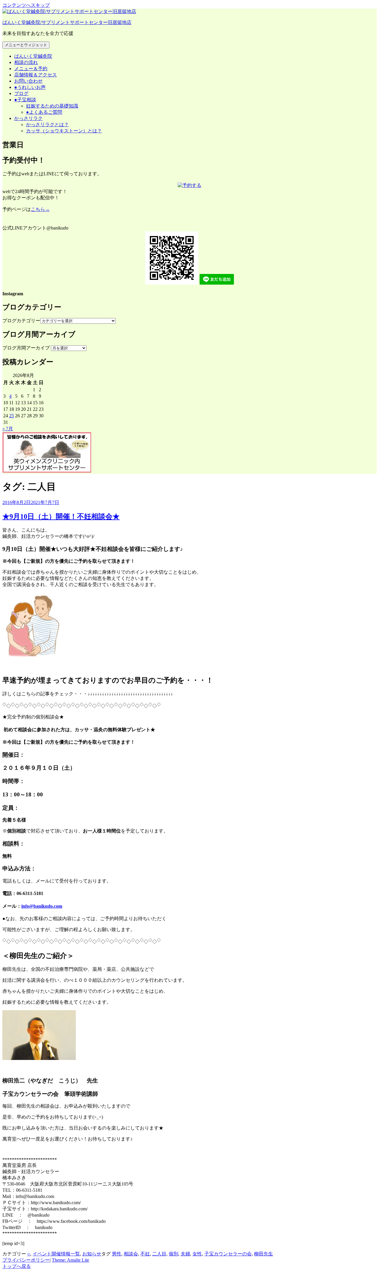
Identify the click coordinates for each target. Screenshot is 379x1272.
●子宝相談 (25, 99)
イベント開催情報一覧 (56, 1253)
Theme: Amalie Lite (70, 1260)
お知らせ (91, 1253)
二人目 (159, 1253)
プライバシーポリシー (26, 1260)
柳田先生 (263, 1253)
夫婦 (185, 1253)
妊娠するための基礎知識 (52, 105)
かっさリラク (28, 118)
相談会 (131, 1253)
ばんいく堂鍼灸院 (33, 56)
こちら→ (40, 209)
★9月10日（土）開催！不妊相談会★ (61, 516)
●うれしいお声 (30, 87)
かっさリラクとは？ (47, 124)
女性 (197, 1253)
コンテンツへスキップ (26, 5)
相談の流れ (26, 62)
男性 (116, 1253)
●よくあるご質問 (44, 112)
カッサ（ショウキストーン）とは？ (64, 130)
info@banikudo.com (41, 906)
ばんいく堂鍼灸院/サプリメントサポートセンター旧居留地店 (66, 22)
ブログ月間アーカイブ (26, 347)
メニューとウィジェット (26, 45)
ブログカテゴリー (21, 320)
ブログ (21, 93)
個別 (173, 1253)
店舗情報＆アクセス (35, 74)
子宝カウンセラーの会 (228, 1253)
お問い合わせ (28, 81)
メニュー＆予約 (30, 68)
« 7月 (7, 428)
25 (11, 415)
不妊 (145, 1253)
